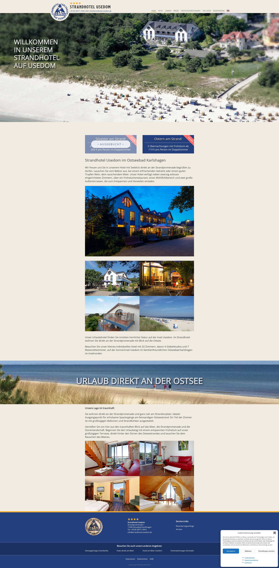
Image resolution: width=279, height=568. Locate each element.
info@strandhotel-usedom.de (100, 11)
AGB (151, 559)
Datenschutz (142, 559)
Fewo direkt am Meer (125, 550)
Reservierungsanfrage (185, 526)
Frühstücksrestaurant (191, 10)
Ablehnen (248, 551)
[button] (275, 533)
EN (228, 10)
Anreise (179, 529)
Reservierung (219, 10)
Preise (176, 10)
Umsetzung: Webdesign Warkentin (139, 565)
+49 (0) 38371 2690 (77, 11)
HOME (153, 10)
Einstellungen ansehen (267, 551)
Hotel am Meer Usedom (152, 550)
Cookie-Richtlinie (250, 558)
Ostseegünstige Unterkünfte (96, 550)
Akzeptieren (231, 551)
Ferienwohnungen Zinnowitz (182, 550)
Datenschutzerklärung (251, 560)
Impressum (248, 562)
